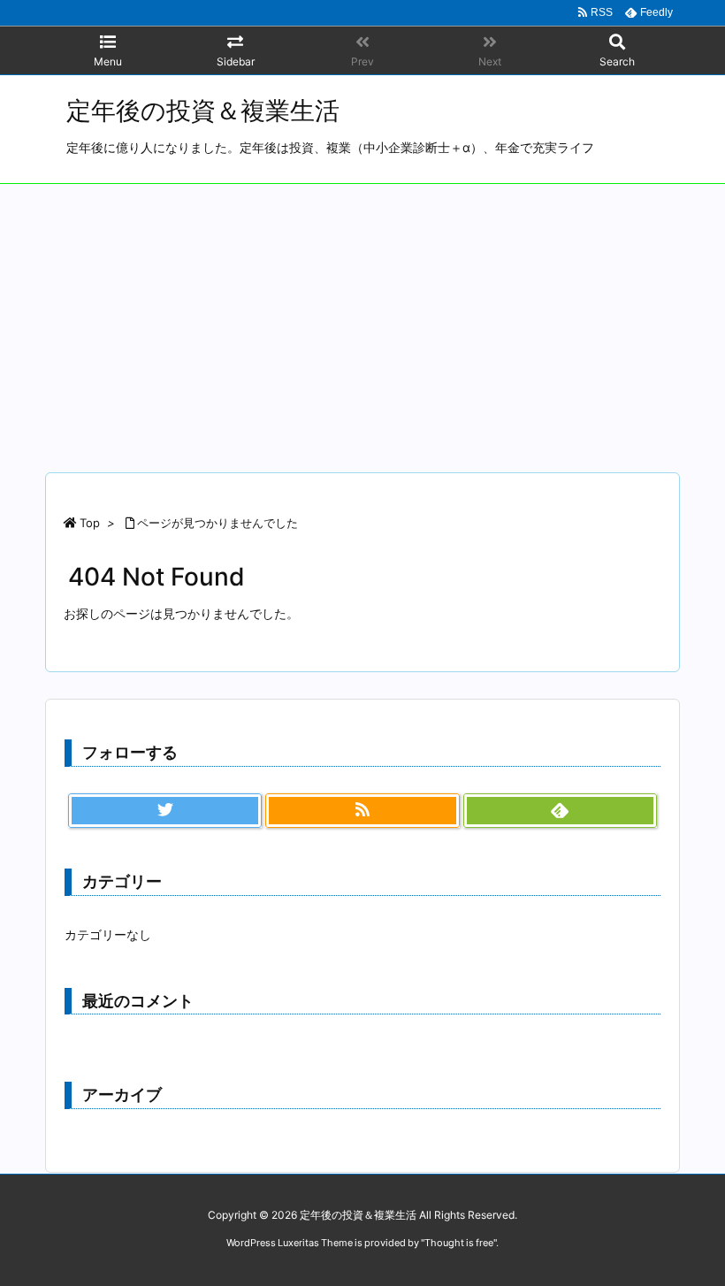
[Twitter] (165, 811)
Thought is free (458, 1242)
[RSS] (362, 811)
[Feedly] (560, 811)
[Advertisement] (362, 316)
